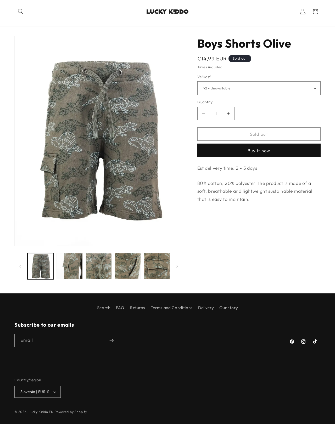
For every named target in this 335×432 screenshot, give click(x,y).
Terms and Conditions (172, 307)
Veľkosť (204, 77)
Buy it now (259, 150)
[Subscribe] (111, 340)
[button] (20, 11)
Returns (137, 307)
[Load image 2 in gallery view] (70, 266)
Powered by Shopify (71, 412)
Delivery (206, 307)
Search (103, 307)
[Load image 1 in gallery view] (40, 266)
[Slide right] (177, 266)
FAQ (120, 307)
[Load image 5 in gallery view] (157, 266)
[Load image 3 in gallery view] (99, 266)
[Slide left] (20, 266)
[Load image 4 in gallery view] (128, 266)
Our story (228, 307)
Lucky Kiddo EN (42, 412)
